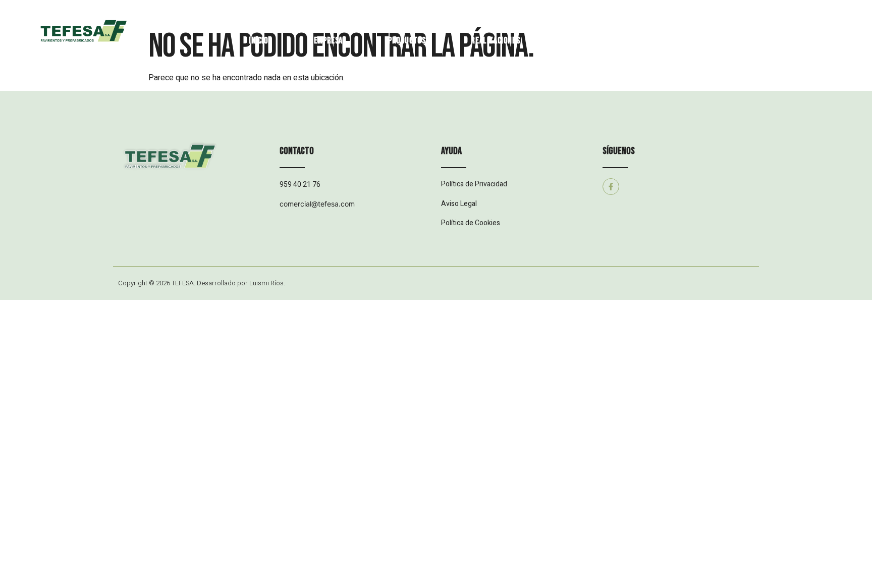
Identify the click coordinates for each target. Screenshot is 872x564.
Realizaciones (495, 40)
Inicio (258, 40)
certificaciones (592, 40)
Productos (406, 40)
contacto (682, 40)
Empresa (328, 40)
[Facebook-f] (611, 186)
